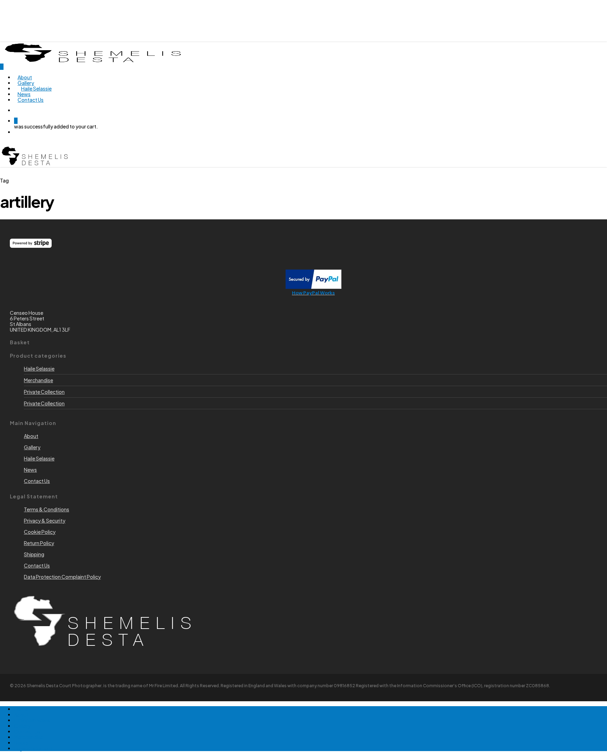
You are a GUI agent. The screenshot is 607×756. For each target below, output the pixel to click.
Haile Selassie (39, 368)
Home (21, 709)
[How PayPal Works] (313, 287)
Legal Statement (33, 748)
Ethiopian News (32, 720)
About (21, 714)
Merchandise (38, 380)
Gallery (22, 726)
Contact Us (27, 731)
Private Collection (44, 392)
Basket (22, 743)
